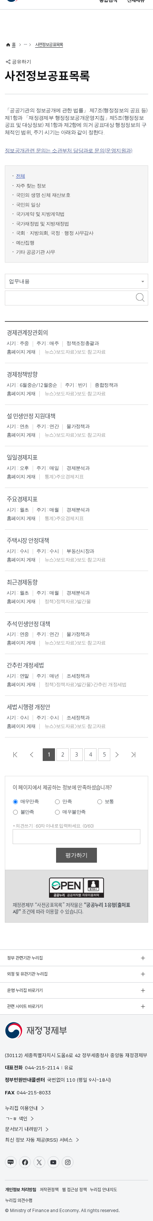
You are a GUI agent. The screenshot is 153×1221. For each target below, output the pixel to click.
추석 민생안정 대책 (28, 623)
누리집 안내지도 (103, 1189)
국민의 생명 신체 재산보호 (43, 195)
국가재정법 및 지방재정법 (42, 223)
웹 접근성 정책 (74, 1189)
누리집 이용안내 (21, 1108)
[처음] (17, 755)
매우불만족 (73, 812)
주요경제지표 (22, 499)
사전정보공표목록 (49, 44)
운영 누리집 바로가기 (25, 990)
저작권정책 (49, 1189)
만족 (67, 801)
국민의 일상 (28, 204)
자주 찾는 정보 (31, 185)
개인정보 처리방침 (20, 1189)
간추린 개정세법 (25, 665)
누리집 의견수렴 (18, 1200)
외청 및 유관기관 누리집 (27, 974)
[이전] (33, 755)
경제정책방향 (22, 374)
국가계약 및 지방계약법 (40, 214)
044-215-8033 (34, 1092)
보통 (109, 801)
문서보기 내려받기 (23, 1129)
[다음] (119, 755)
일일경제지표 (22, 457)
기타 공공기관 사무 (35, 252)
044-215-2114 (42, 1068)
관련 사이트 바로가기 (25, 1006)
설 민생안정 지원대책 (31, 416)
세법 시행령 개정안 (28, 707)
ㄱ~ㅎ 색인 (16, 1119)
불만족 (27, 812)
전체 (20, 176)
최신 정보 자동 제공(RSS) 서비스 (39, 1140)
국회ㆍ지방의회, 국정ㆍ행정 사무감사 (55, 233)
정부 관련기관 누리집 (25, 958)
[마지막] (135, 755)
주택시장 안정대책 (28, 540)
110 (70, 1080)
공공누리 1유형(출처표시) (77, 888)
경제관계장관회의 (27, 332)
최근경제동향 (22, 582)
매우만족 (29, 801)
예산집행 (25, 242)
